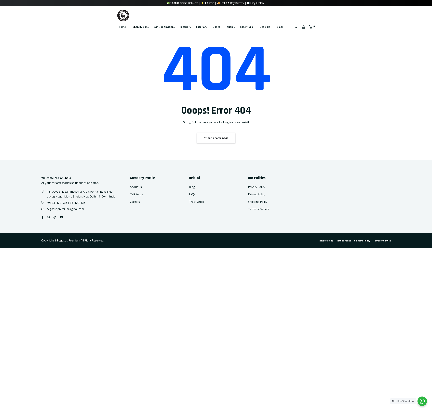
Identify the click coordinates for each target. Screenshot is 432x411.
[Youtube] (61, 217)
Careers (135, 202)
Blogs (280, 27)
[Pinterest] (55, 217)
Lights (216, 27)
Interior (185, 27)
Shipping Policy (257, 202)
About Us (136, 187)
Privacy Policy (256, 187)
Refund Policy (256, 194)
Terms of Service (258, 209)
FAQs (192, 194)
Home (122, 27)
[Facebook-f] (42, 217)
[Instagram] (48, 217)
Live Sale (265, 27)
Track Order (196, 202)
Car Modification (164, 27)
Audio (230, 27)
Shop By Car (140, 27)
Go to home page (217, 138)
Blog (192, 187)
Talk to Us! (136, 194)
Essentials (246, 27)
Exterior (201, 27)
